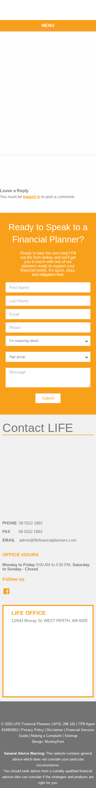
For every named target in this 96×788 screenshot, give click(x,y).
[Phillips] (48, 93)
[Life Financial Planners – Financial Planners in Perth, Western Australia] (48, 10)
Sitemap (71, 736)
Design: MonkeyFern (48, 742)
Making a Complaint (46, 736)
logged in (31, 196)
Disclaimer (55, 730)
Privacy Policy (32, 730)
